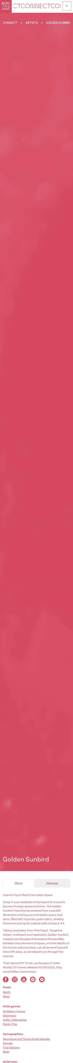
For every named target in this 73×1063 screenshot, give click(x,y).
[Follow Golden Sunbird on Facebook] (6, 979)
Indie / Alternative (15, 1019)
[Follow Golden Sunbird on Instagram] (15, 979)
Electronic (9, 1015)
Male (6, 1051)
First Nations (11, 1047)
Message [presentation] (52, 883)
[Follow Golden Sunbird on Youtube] (24, 979)
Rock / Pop (10, 1024)
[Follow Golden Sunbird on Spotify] (33, 979)
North (6, 992)
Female (8, 1043)
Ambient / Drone (14, 1011)
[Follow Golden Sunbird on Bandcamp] (42, 979)
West (6, 996)
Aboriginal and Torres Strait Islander (26, 1039)
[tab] (19, 883)
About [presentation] (19, 883)
